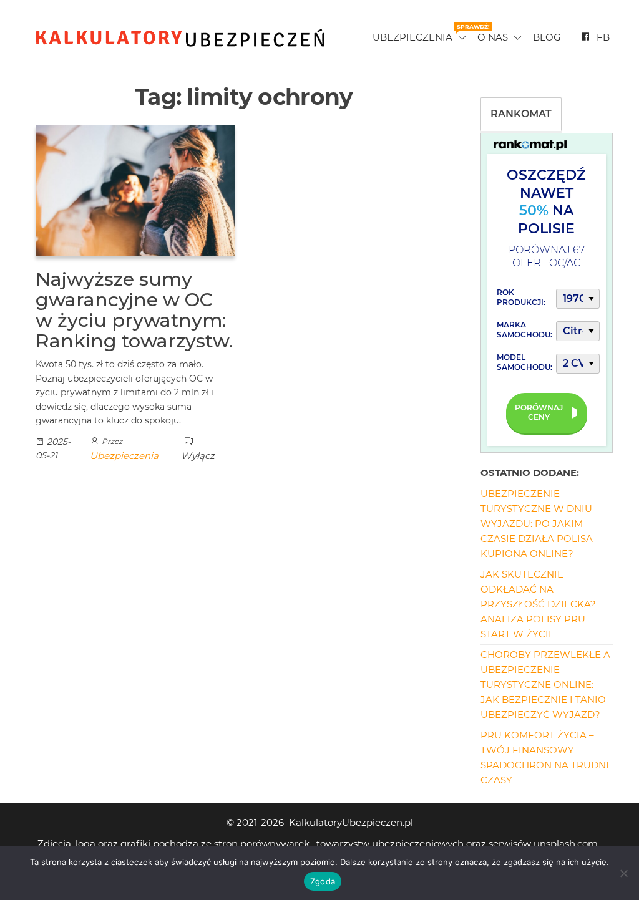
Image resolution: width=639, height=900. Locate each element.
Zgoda (322, 881)
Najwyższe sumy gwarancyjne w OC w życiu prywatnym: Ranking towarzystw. (134, 310)
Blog (547, 37)
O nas (492, 37)
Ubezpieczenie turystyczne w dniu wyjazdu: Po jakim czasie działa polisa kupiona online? (536, 523)
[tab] (521, 114)
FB (603, 37)
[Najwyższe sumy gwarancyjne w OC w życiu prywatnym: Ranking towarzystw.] (135, 190)
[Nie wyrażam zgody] (623, 873)
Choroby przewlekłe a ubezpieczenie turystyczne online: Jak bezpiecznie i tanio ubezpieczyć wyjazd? (545, 684)
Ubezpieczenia (420, 33)
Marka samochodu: (524, 329)
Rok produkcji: (521, 297)
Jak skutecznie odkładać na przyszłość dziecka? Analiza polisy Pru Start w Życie (538, 604)
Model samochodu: (524, 362)
